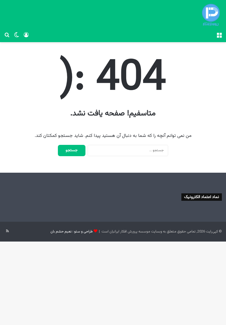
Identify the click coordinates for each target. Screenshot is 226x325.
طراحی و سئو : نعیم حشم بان (71, 231)
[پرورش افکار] (211, 15)
